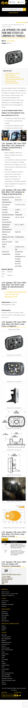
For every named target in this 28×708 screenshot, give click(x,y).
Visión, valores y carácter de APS (10, 593)
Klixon (3, 661)
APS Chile (4, 617)
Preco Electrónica (6, 676)
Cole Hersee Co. (6, 644)
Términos (4, 606)
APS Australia (5, 613)
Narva (3, 667)
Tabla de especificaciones (12, 77)
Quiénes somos (5, 591)
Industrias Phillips (6, 674)
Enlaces (3, 629)
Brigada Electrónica (6, 642)
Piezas (5, 539)
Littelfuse (4, 663)
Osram (3, 671)
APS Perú (4, 619)
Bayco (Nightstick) (6, 638)
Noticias (3, 626)
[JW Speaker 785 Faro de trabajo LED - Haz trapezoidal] (14, 515)
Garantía (4, 602)
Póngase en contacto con (8, 595)
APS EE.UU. (5, 611)
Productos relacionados (11, 82)
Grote (3, 657)
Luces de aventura (6, 636)
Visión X (4, 682)
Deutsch (4, 646)
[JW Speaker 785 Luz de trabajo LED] (14, 342)
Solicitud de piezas (10, 81)
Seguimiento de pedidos (7, 604)
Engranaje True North (7, 678)
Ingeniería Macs (5, 665)
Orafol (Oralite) (5, 669)
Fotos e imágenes (10, 75)
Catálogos (4, 627)
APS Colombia (5, 615)
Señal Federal (5, 654)
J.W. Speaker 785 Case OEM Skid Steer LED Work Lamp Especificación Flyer (15, 294)
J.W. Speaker (10, 41)
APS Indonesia (5, 620)
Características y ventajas (12, 73)
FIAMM (3, 655)
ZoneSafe (4, 684)
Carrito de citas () (13, 12)
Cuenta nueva (5, 600)
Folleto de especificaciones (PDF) (14, 79)
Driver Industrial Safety (7, 649)
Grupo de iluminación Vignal (8, 680)
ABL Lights (4, 635)
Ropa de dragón (6, 648)
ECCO (3, 652)
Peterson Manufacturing (7, 673)
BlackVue (4, 640)
